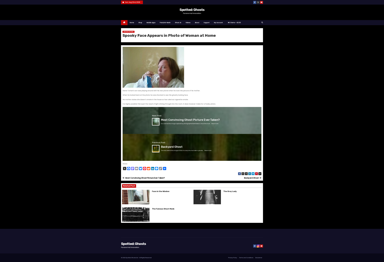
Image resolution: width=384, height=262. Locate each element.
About (197, 23)
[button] (262, 22)
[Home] (124, 22)
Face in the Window (160, 191)
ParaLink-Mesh (165, 23)
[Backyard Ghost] (156, 148)
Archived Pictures (129, 31)
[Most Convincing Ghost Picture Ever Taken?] (156, 121)
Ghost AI (178, 23)
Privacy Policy (232, 258)
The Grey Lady (230, 191)
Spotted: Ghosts (192, 10)
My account (218, 23)
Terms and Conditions (246, 258)
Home (132, 23)
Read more (215, 123)
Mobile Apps (151, 23)
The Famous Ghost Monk (163, 209)
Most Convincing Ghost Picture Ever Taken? (190, 119)
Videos (188, 23)
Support (207, 23)
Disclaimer (258, 258)
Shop (140, 23)
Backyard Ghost (171, 146)
